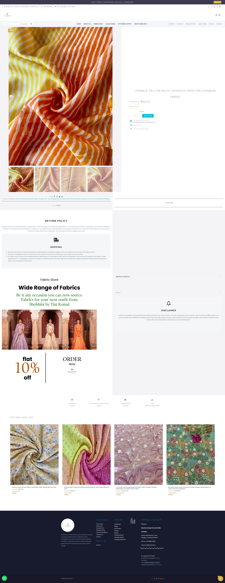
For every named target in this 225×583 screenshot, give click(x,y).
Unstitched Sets (140, 24)
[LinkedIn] (59, 196)
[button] (21, 7)
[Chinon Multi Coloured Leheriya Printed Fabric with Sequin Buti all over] (34, 454)
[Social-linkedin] (214, 6)
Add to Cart (148, 116)
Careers (98, 537)
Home (79, 24)
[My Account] (216, 15)
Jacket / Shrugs (38, 199)
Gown (28, 199)
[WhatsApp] (62, 196)
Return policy (99, 526)
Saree (89, 199)
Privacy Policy (99, 524)
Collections (110, 24)
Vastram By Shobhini (97, 199)
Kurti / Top (47, 199)
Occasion (63, 199)
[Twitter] (57, 196)
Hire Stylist (117, 528)
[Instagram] (208, 6)
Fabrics (116, 533)
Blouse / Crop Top (15, 199)
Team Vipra (158, 564)
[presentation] (9, 460)
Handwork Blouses (120, 539)
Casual (23, 199)
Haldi (31, 199)
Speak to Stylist (202, 24)
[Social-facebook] (211, 6)
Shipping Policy (100, 528)
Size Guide (169, 203)
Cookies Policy (100, 530)
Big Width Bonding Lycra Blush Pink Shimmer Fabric (185, 487)
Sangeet (84, 199)
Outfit (68, 199)
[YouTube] (161, 578)
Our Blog (219, 24)
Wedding (107, 199)
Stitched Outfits (124, 24)
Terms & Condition (101, 532)
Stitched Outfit (118, 535)
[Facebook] (54, 196)
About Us (87, 24)
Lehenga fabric (55, 199)
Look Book (171, 24)
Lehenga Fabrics (119, 537)
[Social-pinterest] (217, 6)
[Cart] (219, 15)
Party (72, 199)
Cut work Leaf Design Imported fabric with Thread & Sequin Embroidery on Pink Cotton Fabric (84, 488)
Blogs (116, 526)
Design (116, 531)
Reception (78, 199)
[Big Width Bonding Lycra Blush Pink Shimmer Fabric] (190, 454)
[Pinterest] (159, 578)
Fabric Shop (98, 24)
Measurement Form (190, 24)
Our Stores (180, 24)
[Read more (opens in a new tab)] (64, 7)
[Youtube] (219, 6)
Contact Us (99, 534)
